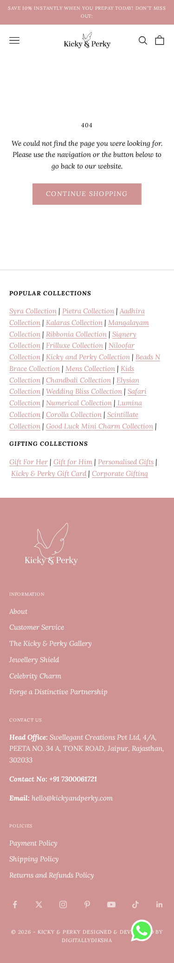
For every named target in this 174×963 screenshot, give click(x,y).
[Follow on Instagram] (63, 904)
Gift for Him (72, 461)
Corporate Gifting (120, 473)
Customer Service (36, 627)
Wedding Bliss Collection (84, 391)
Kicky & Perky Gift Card (48, 473)
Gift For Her (28, 461)
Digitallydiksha (87, 940)
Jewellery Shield (34, 659)
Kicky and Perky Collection (88, 356)
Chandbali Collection (78, 380)
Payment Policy (33, 843)
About (18, 611)
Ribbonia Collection (76, 334)
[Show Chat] (144, 930)
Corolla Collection (74, 414)
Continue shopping (87, 193)
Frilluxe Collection (74, 345)
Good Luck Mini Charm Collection (99, 426)
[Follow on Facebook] (14, 904)
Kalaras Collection (74, 322)
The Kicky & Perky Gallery (50, 643)
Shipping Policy (34, 858)
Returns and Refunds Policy (51, 875)
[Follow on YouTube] (111, 904)
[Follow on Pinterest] (87, 904)
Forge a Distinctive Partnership (58, 691)
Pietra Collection (88, 310)
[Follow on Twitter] (39, 904)
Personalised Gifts (126, 461)
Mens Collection (90, 368)
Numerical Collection (79, 402)
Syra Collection (33, 310)
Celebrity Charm (35, 675)
